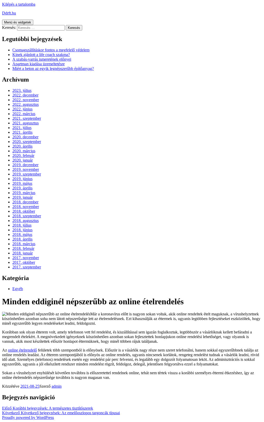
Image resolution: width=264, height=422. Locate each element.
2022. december (25, 95)
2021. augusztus (25, 123)
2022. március (23, 114)
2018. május (22, 234)
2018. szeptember (26, 216)
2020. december (25, 137)
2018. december (25, 202)
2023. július (21, 90)
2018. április (22, 239)
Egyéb (17, 288)
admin (57, 386)
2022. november (25, 100)
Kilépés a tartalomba (18, 4)
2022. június (22, 109)
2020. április (22, 146)
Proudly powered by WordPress (28, 417)
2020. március (23, 151)
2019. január (22, 197)
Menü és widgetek (17, 22)
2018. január (22, 253)
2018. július (21, 225)
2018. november (25, 206)
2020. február (23, 155)
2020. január (22, 160)
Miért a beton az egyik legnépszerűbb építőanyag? (53, 68)
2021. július (21, 127)
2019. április (22, 188)
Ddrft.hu (9, 13)
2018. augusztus (25, 220)
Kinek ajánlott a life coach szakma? (41, 54)
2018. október (23, 211)
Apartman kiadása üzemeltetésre (38, 64)
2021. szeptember (26, 118)
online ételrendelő (22, 350)
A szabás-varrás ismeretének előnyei (41, 59)
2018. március (23, 244)
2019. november (25, 169)
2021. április (22, 132)
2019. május (22, 183)
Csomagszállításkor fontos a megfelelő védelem (50, 50)
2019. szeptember (26, 174)
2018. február (23, 248)
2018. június (22, 230)
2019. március (23, 192)
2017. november (25, 258)
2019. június (22, 179)
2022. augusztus (25, 104)
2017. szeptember (26, 267)
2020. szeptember (26, 141)
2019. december (25, 165)
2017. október (23, 262)
